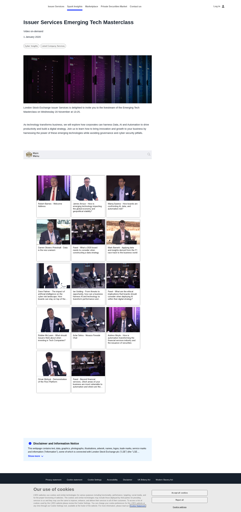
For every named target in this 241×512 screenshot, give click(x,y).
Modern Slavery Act (164, 480)
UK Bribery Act (144, 480)
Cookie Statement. (138, 506)
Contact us (135, 6)
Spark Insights (74, 6)
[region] (120, 498)
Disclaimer (127, 480)
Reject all (180, 500)
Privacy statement (53, 480)
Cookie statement (74, 480)
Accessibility (112, 480)
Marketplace (91, 6)
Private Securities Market (114, 6)
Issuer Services (56, 6)
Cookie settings (179, 507)
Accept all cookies (180, 493)
